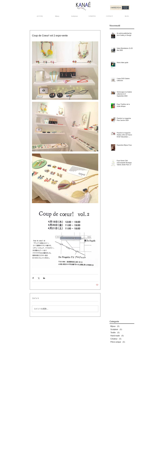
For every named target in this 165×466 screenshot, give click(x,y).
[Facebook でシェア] (33, 278)
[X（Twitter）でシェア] (38, 278)
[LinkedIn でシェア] (44, 278)
